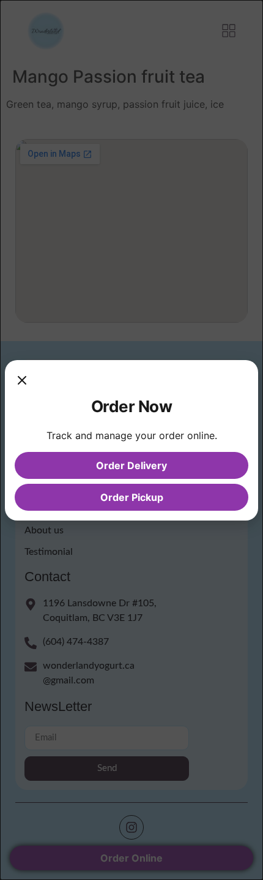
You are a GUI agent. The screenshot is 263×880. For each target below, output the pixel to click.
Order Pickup (131, 497)
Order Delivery (131, 465)
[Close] (22, 382)
